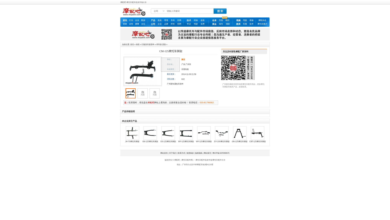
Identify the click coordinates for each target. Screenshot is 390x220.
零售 (166, 20)
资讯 (125, 20)
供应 (138, 44)
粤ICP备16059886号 (221, 153)
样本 (173, 24)
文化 (143, 24)
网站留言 (207, 153)
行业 (131, 20)
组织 (227, 20)
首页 (132, 44)
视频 (238, 20)
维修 (196, 20)
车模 (245, 24)
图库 (238, 24)
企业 (137, 20)
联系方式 (181, 153)
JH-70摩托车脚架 (132, 141)
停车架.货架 (161, 44)
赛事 (137, 24)
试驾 (131, 24)
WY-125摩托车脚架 (186, 141)
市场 (221, 20)
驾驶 (196, 24)
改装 (203, 20)
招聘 (179, 24)
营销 (125, 24)
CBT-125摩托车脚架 (257, 141)
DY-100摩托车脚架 (222, 141)
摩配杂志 (262, 20)
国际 (228, 24)
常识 (189, 24)
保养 (203, 24)
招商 (179, 20)
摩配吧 (151, 102)
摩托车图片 (262, 24)
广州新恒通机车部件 (175, 84)
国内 (221, 24)
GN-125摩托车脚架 (150, 141)
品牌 (166, 24)
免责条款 (190, 153)
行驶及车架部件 (148, 44)
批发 (160, 20)
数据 (143, 20)
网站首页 (164, 153)
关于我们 (172, 153)
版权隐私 (198, 153)
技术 (189, 20)
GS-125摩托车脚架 (168, 141)
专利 (173, 20)
